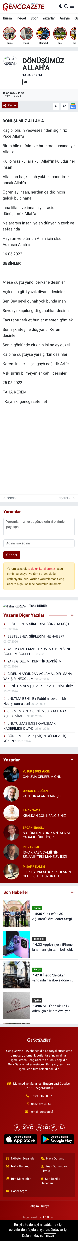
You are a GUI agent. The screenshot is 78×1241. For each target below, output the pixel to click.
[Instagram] (39, 1127)
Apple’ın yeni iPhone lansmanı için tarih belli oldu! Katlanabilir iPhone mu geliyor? (53, 947)
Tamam (50, 1236)
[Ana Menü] (72, 6)
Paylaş (12, 105)
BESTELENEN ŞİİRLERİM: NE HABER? (35, 636)
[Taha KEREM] (10, 61)
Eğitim (37, 1000)
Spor (34, 18)
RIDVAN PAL (31, 847)
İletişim (34, 1206)
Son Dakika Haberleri (50, 1181)
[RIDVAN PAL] (11, 852)
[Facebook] (17, 1127)
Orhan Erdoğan (35, 791)
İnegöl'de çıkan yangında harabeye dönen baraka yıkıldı (51, 978)
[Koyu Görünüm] (60, 6)
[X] (24, 1127)
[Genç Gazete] (24, 6)
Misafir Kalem (34, 866)
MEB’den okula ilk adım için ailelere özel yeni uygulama (51, 1009)
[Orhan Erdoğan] (11, 793)
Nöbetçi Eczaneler (23, 1158)
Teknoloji (39, 938)
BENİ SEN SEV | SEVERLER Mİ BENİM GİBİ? (40, 686)
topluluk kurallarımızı (42, 569)
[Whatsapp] (54, 1127)
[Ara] (66, 6)
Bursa (7, 18)
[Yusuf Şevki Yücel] (11, 774)
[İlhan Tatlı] (11, 813)
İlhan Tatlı (31, 810)
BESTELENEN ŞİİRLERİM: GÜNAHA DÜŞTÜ (39, 624)
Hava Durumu (55, 1158)
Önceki (11, 498)
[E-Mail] (25, 82)
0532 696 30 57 (41, 1104)
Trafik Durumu (20, 1166)
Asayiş (65, 18)
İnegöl (21, 18)
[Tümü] (73, 760)
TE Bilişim (49, 1217)
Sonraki (65, 498)
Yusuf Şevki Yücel (36, 771)
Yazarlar (48, 18)
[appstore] (20, 1140)
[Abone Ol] (73, 106)
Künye (45, 1206)
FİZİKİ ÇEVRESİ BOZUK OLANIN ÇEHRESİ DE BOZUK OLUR (47, 874)
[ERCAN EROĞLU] (11, 832)
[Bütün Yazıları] (73, 615)
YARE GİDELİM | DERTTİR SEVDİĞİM (34, 661)
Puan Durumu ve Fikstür (54, 1169)
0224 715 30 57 (42, 1096)
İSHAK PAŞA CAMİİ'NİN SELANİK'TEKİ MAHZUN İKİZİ (45, 854)
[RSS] (61, 1127)
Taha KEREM (32, 75)
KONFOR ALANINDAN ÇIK (42, 796)
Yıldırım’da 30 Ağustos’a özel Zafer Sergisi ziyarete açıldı (53, 917)
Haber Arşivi (19, 1191)
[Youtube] (46, 1127)
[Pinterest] (31, 1127)
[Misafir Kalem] (11, 871)
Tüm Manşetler (21, 1179)
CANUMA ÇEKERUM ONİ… (42, 777)
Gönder (11, 555)
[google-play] (57, 1140)
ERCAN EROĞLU (34, 827)
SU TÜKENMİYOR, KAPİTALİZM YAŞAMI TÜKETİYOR (46, 835)
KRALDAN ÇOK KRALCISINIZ (44, 816)
